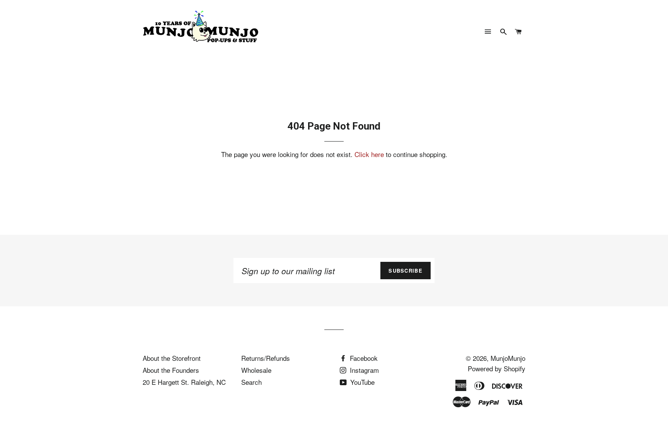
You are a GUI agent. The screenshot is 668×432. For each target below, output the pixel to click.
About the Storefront (172, 358)
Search (251, 382)
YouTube (361, 382)
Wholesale (256, 370)
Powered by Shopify (496, 368)
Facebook (363, 358)
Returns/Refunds (265, 358)
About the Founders (171, 370)
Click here (369, 154)
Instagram (363, 370)
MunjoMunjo (508, 358)
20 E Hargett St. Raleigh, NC (184, 382)
